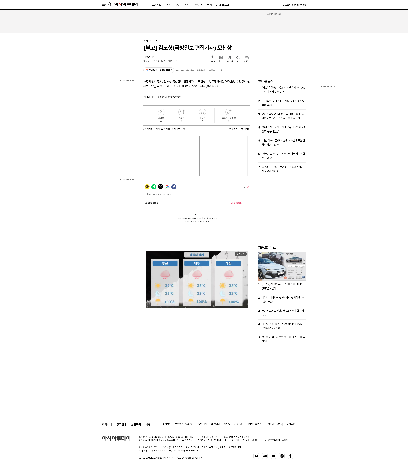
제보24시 (215, 424)
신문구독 (136, 424)
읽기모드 (221, 61)
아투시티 (198, 4)
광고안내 (121, 424)
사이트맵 (290, 424)
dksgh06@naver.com (169, 96)
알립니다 (202, 424)
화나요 (202, 112)
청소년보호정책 (275, 424)
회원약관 (238, 424)
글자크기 (230, 61)
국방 (155, 40)
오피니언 (157, 4)
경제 (186, 4)
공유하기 (212, 61)
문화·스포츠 (222, 4)
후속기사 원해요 (228, 112)
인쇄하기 (247, 61)
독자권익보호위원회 (184, 424)
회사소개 (107, 424)
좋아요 (161, 112)
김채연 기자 (149, 56)
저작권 (227, 424)
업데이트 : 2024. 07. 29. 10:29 (158, 61)
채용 (148, 424)
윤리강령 (167, 424)
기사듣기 (238, 61)
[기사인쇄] (247, 57)
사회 (177, 4)
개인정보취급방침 (255, 424)
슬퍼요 (181, 112)
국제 (209, 4)
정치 (168, 4)
